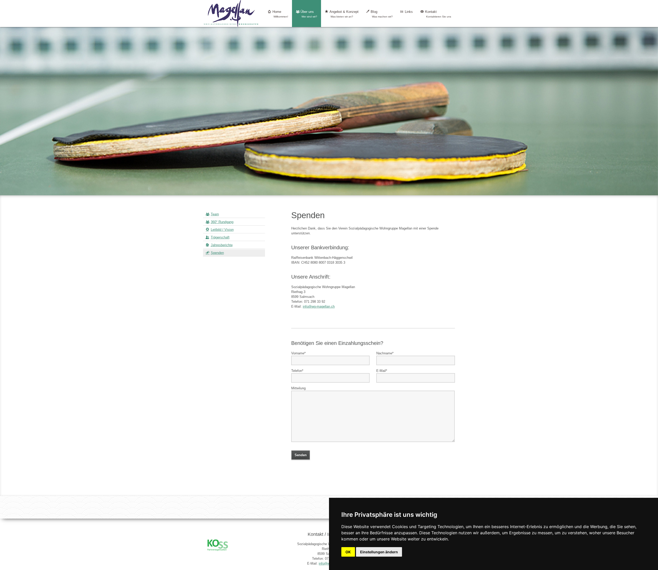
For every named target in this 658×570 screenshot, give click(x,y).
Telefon (297, 370)
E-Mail (381, 370)
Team (215, 214)
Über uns (308, 14)
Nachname (385, 353)
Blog (382, 14)
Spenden (217, 253)
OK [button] (348, 552)
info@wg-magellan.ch (319, 306)
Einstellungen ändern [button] (379, 552)
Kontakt (438, 14)
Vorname (298, 353)
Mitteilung (298, 388)
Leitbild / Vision (222, 230)
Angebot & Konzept (344, 14)
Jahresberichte (222, 245)
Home (280, 14)
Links (409, 12)
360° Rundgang (222, 222)
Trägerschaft (220, 237)
